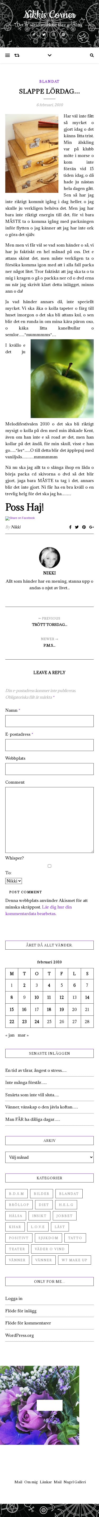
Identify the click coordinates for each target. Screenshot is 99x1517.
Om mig (31, 1482)
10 (37, 997)
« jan (10, 1035)
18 (49, 1009)
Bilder (41, 1194)
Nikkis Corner (49, 15)
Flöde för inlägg (20, 1310)
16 (24, 1009)
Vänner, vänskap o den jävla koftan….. (41, 1106)
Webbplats (15, 758)
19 (62, 1009)
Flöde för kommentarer (28, 1322)
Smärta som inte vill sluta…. (32, 1094)
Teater (17, 1249)
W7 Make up (74, 1260)
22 (12, 1021)
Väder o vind (50, 1249)
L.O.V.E (38, 1227)
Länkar (46, 1482)
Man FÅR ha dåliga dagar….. (32, 1119)
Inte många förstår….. (26, 1082)
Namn (12, 710)
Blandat (49, 81)
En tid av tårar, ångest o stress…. (36, 1070)
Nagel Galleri (75, 1482)
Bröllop (19, 1205)
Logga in (13, 1298)
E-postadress (19, 734)
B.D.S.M (16, 1194)
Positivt (19, 1238)
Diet (44, 1205)
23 (24, 1021)
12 (62, 997)
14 (87, 997)
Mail (18, 1482)
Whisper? (14, 858)
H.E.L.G (66, 1205)
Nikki (15, 526)
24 (37, 1021)
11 (49, 997)
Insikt (39, 1216)
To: (8, 872)
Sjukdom (48, 1238)
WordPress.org (19, 1335)
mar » (23, 1035)
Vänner (17, 1260)
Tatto (75, 1238)
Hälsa (15, 1216)
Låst (60, 1227)
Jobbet (64, 1216)
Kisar (15, 1227)
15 (12, 1009)
